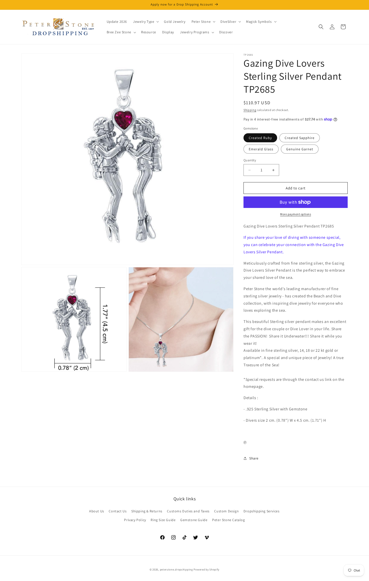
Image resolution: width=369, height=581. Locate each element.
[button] (145, 21)
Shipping (249, 110)
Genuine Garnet (299, 149)
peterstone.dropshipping (176, 569)
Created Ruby (260, 138)
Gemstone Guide (193, 520)
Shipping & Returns (146, 511)
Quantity (249, 160)
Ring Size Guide (163, 520)
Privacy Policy (135, 520)
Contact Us (118, 511)
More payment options (295, 214)
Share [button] (254, 458)
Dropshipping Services (261, 511)
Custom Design (226, 511)
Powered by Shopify (206, 569)
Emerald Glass (261, 149)
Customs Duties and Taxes (188, 511)
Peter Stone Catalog (228, 520)
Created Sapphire (300, 138)
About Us (96, 511)
